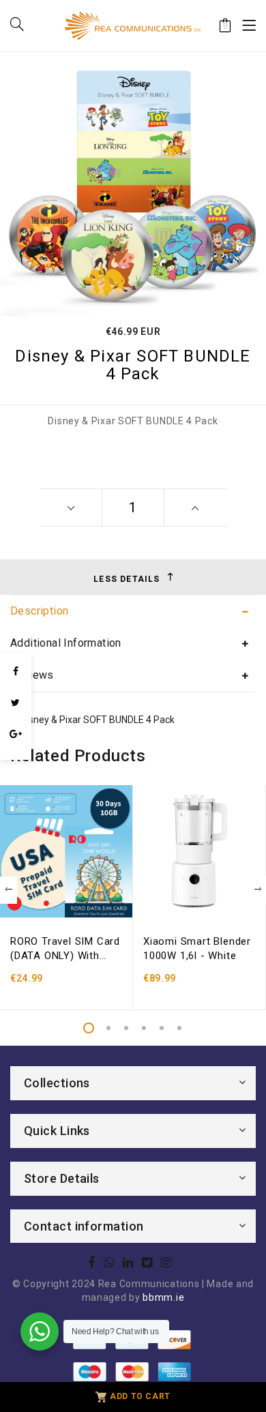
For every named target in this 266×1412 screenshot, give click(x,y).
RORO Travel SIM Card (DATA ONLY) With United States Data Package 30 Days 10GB (65, 949)
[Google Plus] (16, 734)
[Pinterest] (16, 753)
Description (39, 610)
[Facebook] (16, 671)
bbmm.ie (163, 1297)
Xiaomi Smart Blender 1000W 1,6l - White (197, 948)
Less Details (126, 579)
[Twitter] (16, 702)
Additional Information (65, 642)
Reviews (32, 674)
